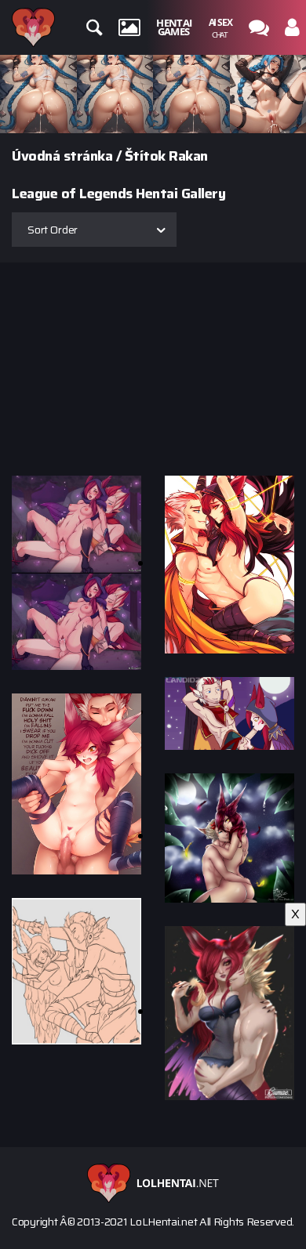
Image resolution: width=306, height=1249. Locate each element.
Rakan (188, 156)
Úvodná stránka (62, 156)
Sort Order (52, 229)
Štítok (145, 156)
